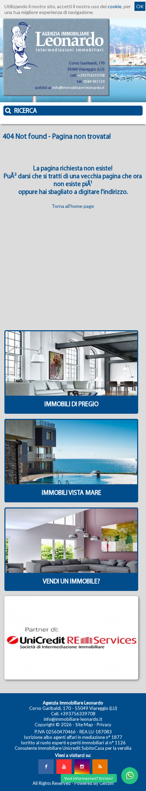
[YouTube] (64, 766)
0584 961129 (94, 82)
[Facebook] (46, 766)
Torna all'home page (73, 206)
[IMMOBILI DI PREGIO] (71, 412)
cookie (115, 6)
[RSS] (100, 766)
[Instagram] (82, 766)
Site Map (84, 724)
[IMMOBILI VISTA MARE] (71, 500)
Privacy (104, 724)
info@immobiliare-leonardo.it (78, 88)
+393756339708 (91, 76)
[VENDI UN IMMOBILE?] (71, 589)
